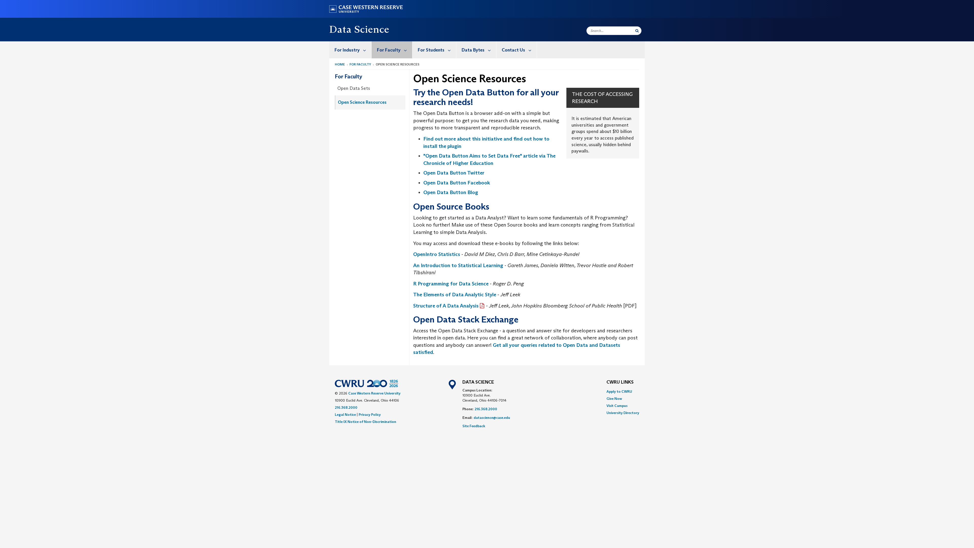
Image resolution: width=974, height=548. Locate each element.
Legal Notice (345, 414)
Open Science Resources (362, 102)
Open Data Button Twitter (453, 173)
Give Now (614, 398)
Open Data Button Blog (450, 192)
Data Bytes (473, 50)
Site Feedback (473, 426)
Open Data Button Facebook (456, 183)
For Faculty (389, 50)
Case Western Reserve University (374, 393)
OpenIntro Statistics (436, 254)
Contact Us (513, 50)
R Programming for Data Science (451, 284)
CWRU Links (620, 382)
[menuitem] (350, 49)
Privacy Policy (370, 414)
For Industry (347, 50)
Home (340, 64)
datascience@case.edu (492, 417)
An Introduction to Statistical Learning (458, 265)
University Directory (622, 412)
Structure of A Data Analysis (446, 306)
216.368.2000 (346, 407)
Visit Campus (617, 405)
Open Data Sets (353, 88)
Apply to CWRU (619, 391)
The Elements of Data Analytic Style (454, 295)
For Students (431, 50)
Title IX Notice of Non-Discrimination (365, 421)
